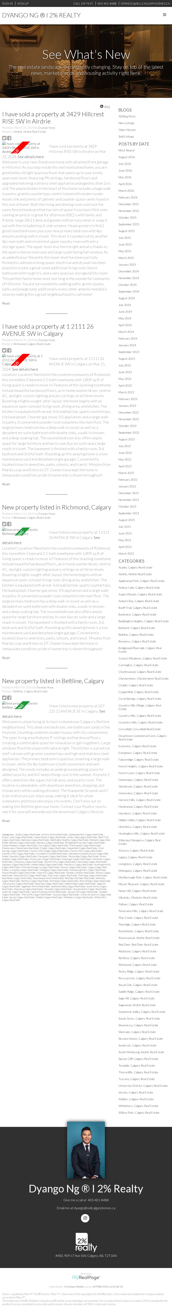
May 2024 (125, 318)
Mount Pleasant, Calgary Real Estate (19, 872)
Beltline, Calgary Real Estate (31, 691)
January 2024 (127, 345)
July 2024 (125, 305)
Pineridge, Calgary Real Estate (92, 875)
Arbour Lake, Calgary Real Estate (17, 837)
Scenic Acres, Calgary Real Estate (139, 1018)
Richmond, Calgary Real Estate (32, 344)
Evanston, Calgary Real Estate (23, 856)
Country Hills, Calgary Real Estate (86, 850)
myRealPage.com (86, 1278)
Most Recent (127, 150)
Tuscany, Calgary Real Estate (66, 894)
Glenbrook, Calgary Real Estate (138, 786)
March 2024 (126, 331)
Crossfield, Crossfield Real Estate (52, 853)
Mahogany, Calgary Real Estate (54, 870)
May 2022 (125, 459)
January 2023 (127, 405)
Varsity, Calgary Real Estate (22, 897)
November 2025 (129, 211)
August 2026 (127, 157)
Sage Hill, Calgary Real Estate (137, 998)
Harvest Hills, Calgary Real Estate (60, 861)
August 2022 (127, 439)
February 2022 (128, 479)
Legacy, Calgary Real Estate (135, 857)
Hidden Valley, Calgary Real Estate (47, 864)
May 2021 (125, 540)
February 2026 (128, 197)
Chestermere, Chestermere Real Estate (20, 848)
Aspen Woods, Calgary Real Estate (50, 837)
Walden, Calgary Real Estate (49, 897)
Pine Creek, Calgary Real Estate (62, 875)
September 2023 (129, 352)
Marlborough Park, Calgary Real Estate (87, 870)
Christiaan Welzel (73, 1286)
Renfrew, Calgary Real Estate (35, 880)
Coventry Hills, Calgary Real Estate (18, 853)
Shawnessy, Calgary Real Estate (28, 889)
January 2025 (127, 264)
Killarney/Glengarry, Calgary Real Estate (40, 867)
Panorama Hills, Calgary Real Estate (30, 875)
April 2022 (125, 466)
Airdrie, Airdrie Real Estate (30, 131)
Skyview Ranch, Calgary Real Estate (90, 889)
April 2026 (125, 184)
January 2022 (127, 486)
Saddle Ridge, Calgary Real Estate (80, 883)
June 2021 (125, 533)
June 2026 (125, 170)
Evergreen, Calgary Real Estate (52, 856)
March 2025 (126, 258)
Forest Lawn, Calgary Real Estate (45, 859)
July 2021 (125, 526)
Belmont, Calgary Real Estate (137, 628)
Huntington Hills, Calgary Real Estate (142, 833)
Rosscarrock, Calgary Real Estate (18, 883)
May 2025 (125, 251)
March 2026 (126, 190)
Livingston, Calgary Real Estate (24, 870)
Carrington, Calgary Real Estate (53, 845)
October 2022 (128, 426)
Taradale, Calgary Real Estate (137, 1065)
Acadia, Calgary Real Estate (28, 834)
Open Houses (127, 129)
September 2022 (129, 432)
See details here (31, 156)
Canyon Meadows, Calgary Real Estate (20, 845)
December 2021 (129, 493)
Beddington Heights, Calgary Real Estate (70, 840)
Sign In (7, 3)
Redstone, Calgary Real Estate (137, 951)
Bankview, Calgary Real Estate (35, 840)
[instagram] (86, 1218)
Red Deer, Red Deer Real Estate (80, 878)
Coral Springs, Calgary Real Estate (140, 698)
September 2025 (129, 224)
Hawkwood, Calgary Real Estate (92, 861)
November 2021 (129, 499)
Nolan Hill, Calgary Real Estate (51, 872)
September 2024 (129, 291)
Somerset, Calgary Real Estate (16, 891)
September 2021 (129, 513)
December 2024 (129, 271)
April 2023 (125, 385)
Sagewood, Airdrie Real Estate (35, 886)
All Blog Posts (127, 116)
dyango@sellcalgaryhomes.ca (94, 1208)
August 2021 (127, 520)
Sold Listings (126, 136)
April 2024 (125, 325)
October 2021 (128, 506)
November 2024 (129, 278)
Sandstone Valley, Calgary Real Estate (68, 886)
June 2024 (125, 311)
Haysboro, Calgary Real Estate (16, 864)
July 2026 (125, 163)
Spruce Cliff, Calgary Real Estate (83, 891)
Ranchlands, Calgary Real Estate (17, 878)
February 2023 (128, 399)
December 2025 (129, 204)
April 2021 (125, 547)
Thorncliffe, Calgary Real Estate (36, 894)
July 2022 (125, 446)
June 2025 (125, 244)
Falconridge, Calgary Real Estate (83, 856)
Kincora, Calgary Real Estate (74, 867)
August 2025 (127, 231)
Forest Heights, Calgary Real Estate (141, 766)
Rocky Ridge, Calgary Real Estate (95, 880)
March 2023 (126, 392)
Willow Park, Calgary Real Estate (139, 1112)
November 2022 (129, 419)
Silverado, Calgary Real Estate (58, 889)
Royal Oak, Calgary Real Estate (49, 883)
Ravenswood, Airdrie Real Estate (48, 878)
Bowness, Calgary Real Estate (50, 842)
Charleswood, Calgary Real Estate (85, 845)
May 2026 (125, 177)
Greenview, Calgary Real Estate (28, 861)
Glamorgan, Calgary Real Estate (76, 859)
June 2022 (125, 452)
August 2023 (127, 358)
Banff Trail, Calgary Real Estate (138, 607)
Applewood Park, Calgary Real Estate (86, 834)
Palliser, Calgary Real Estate (136, 904)
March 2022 (126, 473)
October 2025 (128, 217)
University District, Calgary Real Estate (143, 1085)
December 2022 (129, 412)
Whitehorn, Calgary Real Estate (78, 897)
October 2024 (128, 284)
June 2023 (125, 372)
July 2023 (125, 365)
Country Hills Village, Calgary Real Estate (49, 850)
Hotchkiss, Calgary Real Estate (78, 864)
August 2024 (127, 298)
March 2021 (126, 553)
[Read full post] (24, 148)
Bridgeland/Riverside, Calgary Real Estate (85, 842)
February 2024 (128, 338)
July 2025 (125, 237)
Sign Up (23, 3)
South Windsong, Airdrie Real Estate (48, 891)
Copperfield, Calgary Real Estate (82, 848)
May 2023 (125, 379)
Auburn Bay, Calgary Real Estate (83, 837)
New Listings (126, 123)
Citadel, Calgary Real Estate (53, 848)
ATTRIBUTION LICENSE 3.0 (108, 1286)
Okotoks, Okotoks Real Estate (80, 872)
